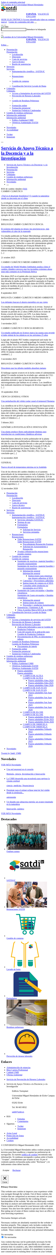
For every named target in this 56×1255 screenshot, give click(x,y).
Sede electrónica (12, 19)
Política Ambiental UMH (22, 120)
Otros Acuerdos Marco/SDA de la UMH (34, 610)
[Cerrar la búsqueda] (2, 35)
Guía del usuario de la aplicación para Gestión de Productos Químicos (33, 633)
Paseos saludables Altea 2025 (40, 683)
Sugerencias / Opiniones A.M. (30, 607)
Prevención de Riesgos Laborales (26, 96)
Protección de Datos (15, 1136)
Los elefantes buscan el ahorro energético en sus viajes (24, 302)
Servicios (10, 66)
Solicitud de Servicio (32, 529)
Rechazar (17, 1170)
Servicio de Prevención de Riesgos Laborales (26, 1079)
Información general (31, 571)
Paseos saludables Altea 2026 (40, 685)
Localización (17, 54)
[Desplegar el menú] (5, 25)
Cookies (10, 1140)
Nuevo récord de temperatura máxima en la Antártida (23, 467)
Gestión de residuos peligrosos (20, 113)
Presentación (12, 49)
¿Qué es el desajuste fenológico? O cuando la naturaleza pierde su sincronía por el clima (25, 197)
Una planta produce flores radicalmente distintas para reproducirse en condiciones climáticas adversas (23, 433)
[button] (12, 52)
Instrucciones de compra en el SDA (38, 583)
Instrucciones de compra (33, 602)
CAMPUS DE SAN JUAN (35, 688)
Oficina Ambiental (14, 1075)
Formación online (19, 105)
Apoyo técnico (18, 62)
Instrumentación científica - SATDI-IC (28, 71)
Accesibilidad (12, 130)
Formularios (22, 525)
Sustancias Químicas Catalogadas (26, 110)
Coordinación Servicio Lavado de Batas (29, 86)
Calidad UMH (13, 1072)
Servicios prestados (31, 532)
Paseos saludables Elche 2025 (41, 719)
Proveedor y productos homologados (38, 605)
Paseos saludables (25, 671)
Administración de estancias (18, 1067)
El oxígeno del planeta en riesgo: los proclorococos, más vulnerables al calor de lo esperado (25, 230)
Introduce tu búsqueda (36, 29)
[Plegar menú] (7, 45)
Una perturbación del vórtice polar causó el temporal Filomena (28, 401)
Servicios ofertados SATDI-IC (30, 520)
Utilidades (11, 88)
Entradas (21, 1119)
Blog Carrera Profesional (17, 1070)
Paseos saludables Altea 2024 (40, 680)
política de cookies (30, 1154)
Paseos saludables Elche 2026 (41, 722)
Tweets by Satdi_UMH (11, 753)
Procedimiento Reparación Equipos (38, 544)
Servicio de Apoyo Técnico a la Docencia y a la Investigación (27, 153)
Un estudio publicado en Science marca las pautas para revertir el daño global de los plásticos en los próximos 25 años (28, 334)
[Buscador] (35, 22)
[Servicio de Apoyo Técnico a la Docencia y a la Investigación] (9, 11)
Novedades (11, 127)
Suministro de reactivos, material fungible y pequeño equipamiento (36, 562)
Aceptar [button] (5, 1170)
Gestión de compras (20, 81)
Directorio (16, 57)
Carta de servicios (19, 59)
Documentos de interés (27, 646)
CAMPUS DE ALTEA (33, 675)
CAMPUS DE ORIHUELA (35, 724)
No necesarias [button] (7, 1234)
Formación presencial (21, 108)
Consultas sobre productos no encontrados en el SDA (35, 586)
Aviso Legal (12, 1133)
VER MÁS (11, 765)
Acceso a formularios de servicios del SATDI (31, 93)
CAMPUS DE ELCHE (33, 712)
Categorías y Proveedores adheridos (38, 581)
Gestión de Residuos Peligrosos (25, 101)
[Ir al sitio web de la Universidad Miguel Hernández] (22, 5)
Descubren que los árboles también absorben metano (23, 368)
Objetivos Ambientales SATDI (25, 122)
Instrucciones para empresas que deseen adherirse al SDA (40, 577)
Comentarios (22, 1121)
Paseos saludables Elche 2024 (41, 717)
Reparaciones (18, 76)
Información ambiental (16, 115)
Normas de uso (23, 522)
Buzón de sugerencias (21, 64)
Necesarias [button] (6, 1218)
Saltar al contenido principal (13, 2)
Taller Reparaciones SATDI (29, 539)
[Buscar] (2, 32)
